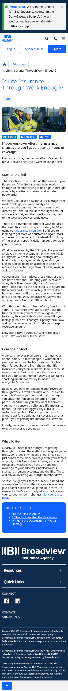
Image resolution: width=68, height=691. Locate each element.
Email (46, 136)
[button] (62, 7)
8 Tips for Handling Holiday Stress (34, 517)
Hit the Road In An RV (26, 514)
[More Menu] (63, 38)
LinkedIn (11, 136)
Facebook (29, 136)
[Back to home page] (4, 65)
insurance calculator (28, 230)
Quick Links (14, 581)
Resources (13, 570)
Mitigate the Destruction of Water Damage (34, 522)
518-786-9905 (11, 617)
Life (8, 99)
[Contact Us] (56, 39)
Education (19, 64)
